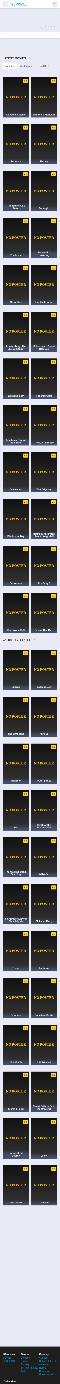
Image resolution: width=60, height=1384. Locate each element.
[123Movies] (19, 4)
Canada (43, 1357)
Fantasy (25, 1364)
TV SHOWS (8, 1361)
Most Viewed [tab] (26, 66)
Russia (42, 1367)
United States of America (47, 1362)
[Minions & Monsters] (30, 20)
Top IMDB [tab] (43, 66)
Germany (44, 1371)
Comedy (25, 1357)
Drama (24, 1361)
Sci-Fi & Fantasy (29, 1367)
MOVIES (6, 1357)
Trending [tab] (9, 66)
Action (24, 1371)
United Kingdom (47, 1374)
